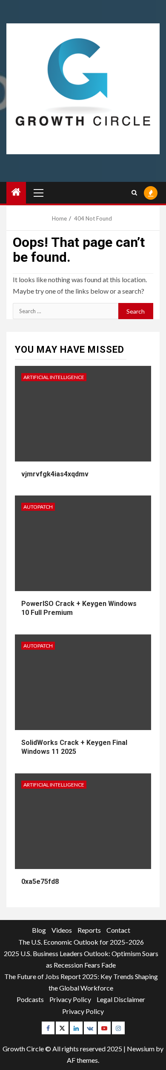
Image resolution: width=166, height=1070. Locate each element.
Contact (118, 930)
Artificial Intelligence (53, 377)
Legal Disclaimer (121, 999)
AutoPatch (38, 507)
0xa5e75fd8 (40, 882)
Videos (62, 930)
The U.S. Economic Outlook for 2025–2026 (81, 942)
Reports (89, 930)
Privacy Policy (70, 999)
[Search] (134, 192)
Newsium (141, 1049)
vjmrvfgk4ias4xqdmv (55, 474)
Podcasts (30, 999)
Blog (39, 930)
